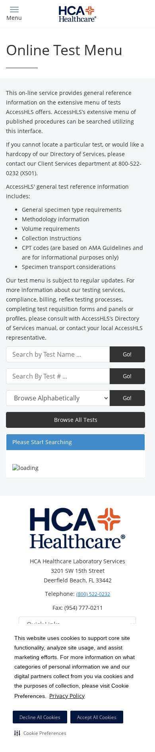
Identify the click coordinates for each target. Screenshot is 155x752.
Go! (127, 354)
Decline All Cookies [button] (39, 717)
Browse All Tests (75, 419)
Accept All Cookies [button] (96, 717)
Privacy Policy (67, 696)
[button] (40, 733)
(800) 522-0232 (93, 594)
